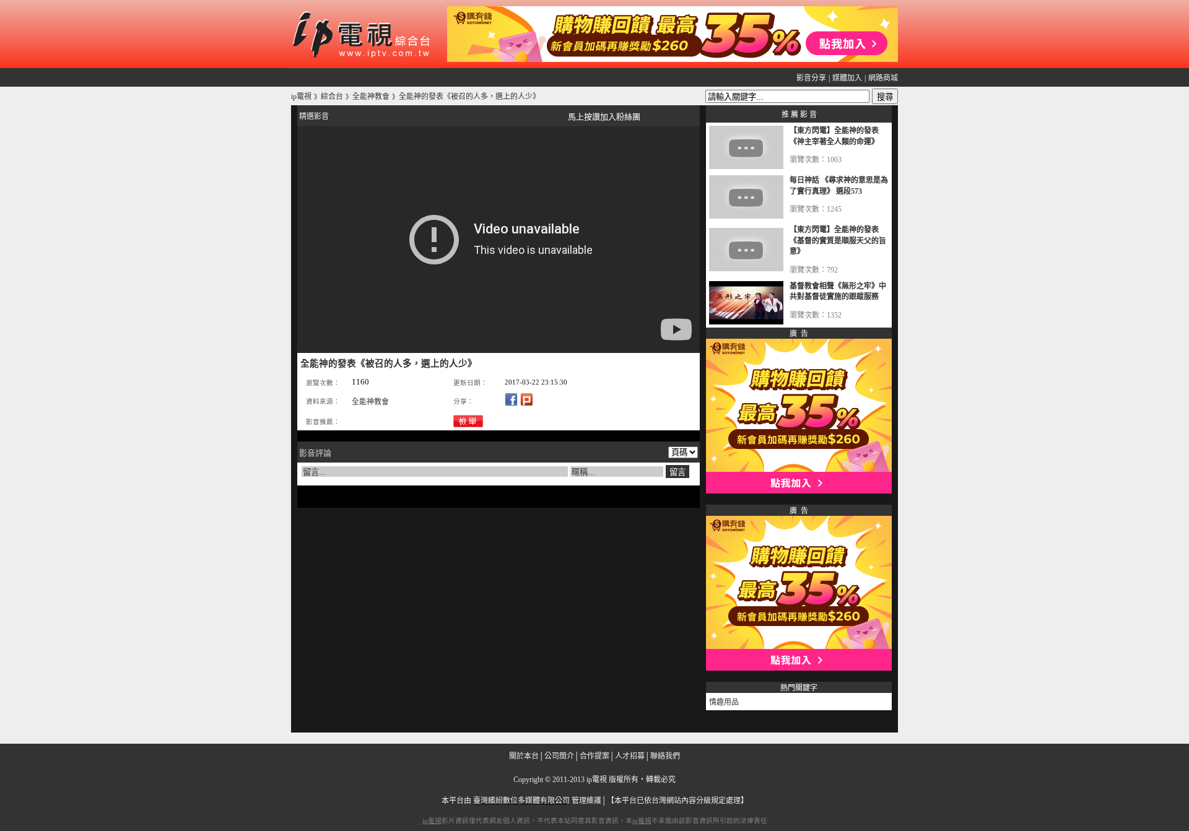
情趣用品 (724, 702)
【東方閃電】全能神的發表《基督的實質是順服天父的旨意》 (838, 240)
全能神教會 (370, 402)
